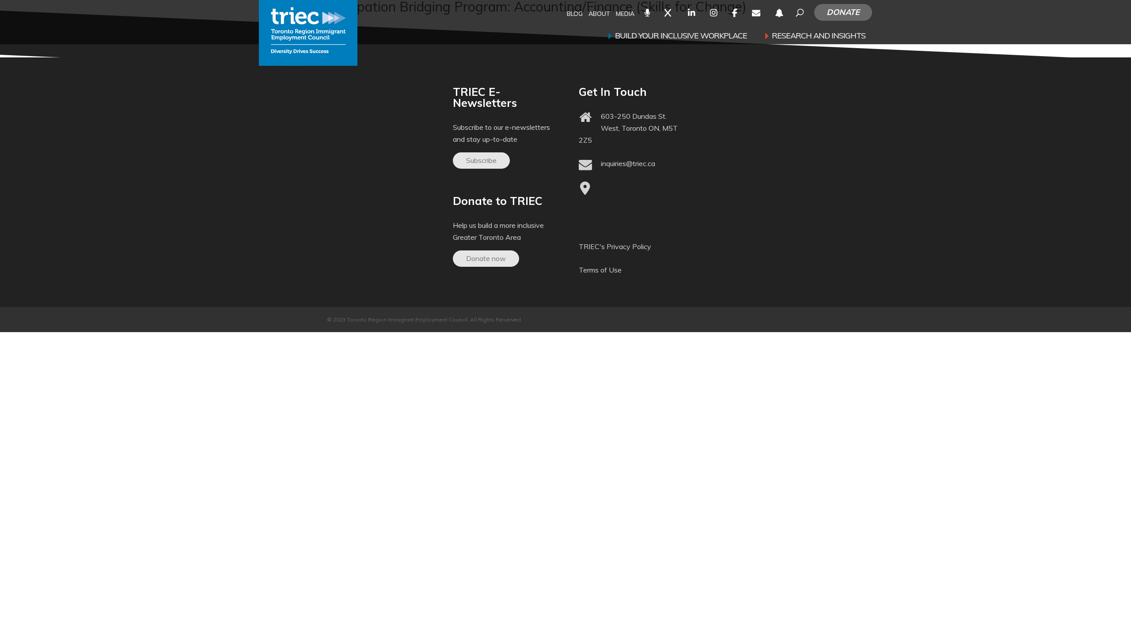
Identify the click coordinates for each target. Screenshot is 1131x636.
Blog (575, 14)
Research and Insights (818, 37)
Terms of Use (600, 269)
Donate (843, 12)
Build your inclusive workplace (681, 37)
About (599, 14)
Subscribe (481, 160)
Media (625, 14)
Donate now (486, 258)
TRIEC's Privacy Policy (615, 246)
